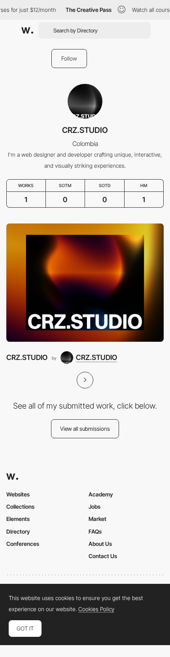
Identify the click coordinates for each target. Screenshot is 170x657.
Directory (18, 531)
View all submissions (85, 428)
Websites (18, 494)
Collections (20, 506)
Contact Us (103, 556)
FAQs (95, 531)
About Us (100, 543)
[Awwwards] (27, 30)
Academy (101, 494)
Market (97, 518)
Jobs (94, 506)
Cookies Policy (96, 609)
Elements (18, 518)
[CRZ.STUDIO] (85, 282)
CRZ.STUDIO (26, 357)
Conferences (22, 543)
